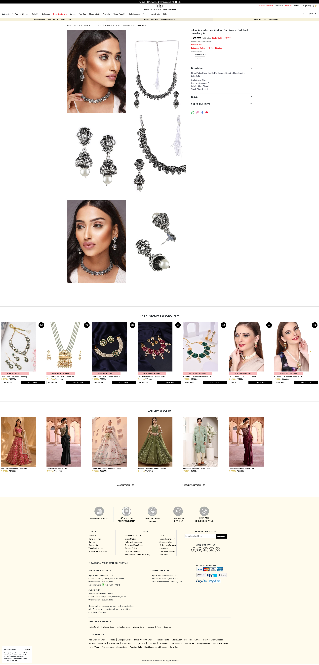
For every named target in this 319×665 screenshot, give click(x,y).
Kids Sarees (190, 643)
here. (16, 660)
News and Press (95, 539)
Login (303, 5)
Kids (165, 14)
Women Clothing (21, 14)
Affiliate (296, 5)
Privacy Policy (131, 548)
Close (27, 649)
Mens (145, 14)
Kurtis (112, 640)
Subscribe (221, 536)
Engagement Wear (221, 643)
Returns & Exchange (133, 542)
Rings (159, 627)
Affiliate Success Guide (97, 551)
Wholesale (288, 6)
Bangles (167, 627)
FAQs (162, 536)
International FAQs (133, 536)
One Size (200, 58)
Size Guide (164, 548)
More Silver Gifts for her (193, 485)
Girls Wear (163, 643)
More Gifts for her (125, 485)
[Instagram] (205, 549)
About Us (92, 536)
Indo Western (134, 14)
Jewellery (87, 25)
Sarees (73, 14)
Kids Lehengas (176, 643)
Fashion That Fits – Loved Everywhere (159, 19)
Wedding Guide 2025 (266, 5)
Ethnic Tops (126, 643)
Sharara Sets (94, 14)
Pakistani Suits (136, 647)
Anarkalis (106, 14)
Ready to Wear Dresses (213, 640)
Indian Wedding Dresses (144, 640)
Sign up (308, 5)
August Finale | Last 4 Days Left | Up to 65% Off (53, 19)
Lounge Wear (139, 643)
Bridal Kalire (114, 643)
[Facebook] (194, 549)
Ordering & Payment (168, 545)
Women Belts (138, 627)
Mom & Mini (155, 14)
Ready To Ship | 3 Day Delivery (266, 19)
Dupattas (102, 643)
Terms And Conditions (134, 545)
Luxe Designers (60, 14)
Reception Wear (204, 643)
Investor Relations (132, 551)
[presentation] (8, 351)
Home (69, 25)
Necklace (150, 627)
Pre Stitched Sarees (192, 640)
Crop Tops (152, 643)
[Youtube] (211, 549)
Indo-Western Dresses (97, 640)
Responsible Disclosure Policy (137, 554)
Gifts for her (98, 25)
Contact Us (93, 545)
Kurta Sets (174, 647)
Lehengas (46, 14)
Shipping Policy (166, 542)
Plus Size (82, 14)
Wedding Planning (96, 548)
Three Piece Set (119, 14)
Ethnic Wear (176, 640)
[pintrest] (217, 549)
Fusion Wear (93, 647)
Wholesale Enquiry (167, 551)
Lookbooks (164, 554)
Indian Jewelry (94, 627)
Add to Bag (32, 382)
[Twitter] (199, 549)
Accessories (77, 25)
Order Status (130, 539)
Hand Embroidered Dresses (155, 647)
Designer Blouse (125, 640)
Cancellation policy (167, 539)
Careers (91, 542)
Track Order (279, 5)
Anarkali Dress (108, 647)
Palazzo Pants (163, 640)
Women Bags (108, 627)
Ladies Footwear (123, 627)
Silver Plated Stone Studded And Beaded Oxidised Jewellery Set (126, 25)
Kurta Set (35, 14)
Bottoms (92, 643)
